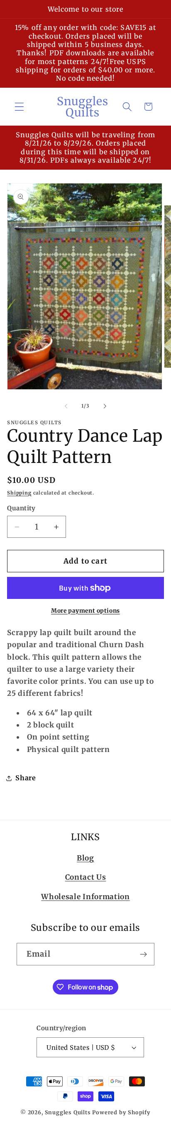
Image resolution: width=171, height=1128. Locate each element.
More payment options (85, 610)
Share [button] (25, 778)
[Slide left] (66, 406)
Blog (85, 858)
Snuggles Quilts (68, 1112)
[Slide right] (105, 406)
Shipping (19, 493)
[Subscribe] (143, 954)
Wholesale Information (85, 896)
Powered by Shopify (121, 1112)
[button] (19, 106)
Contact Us (85, 877)
